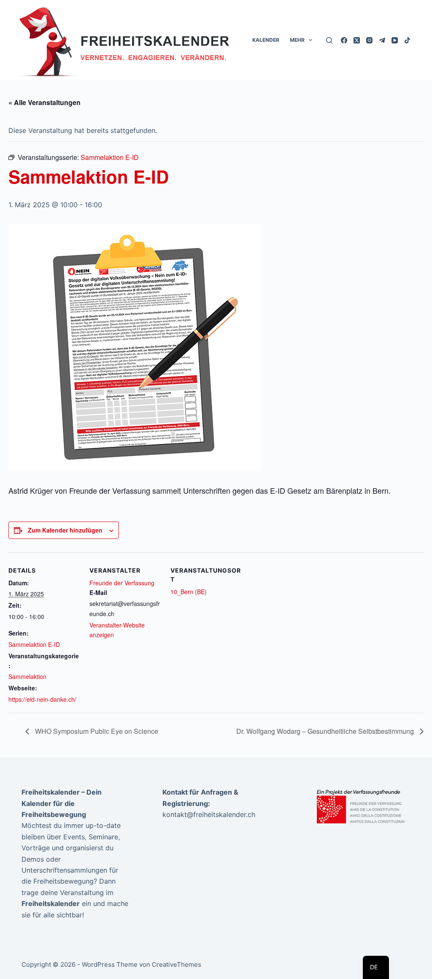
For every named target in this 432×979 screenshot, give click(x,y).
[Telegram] (382, 40)
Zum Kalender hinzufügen (65, 530)
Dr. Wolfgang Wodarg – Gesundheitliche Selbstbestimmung (326, 731)
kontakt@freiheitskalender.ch (208, 814)
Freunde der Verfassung (121, 583)
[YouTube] (395, 40)
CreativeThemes (176, 964)
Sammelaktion (27, 676)
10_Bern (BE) (188, 591)
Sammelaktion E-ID (34, 644)
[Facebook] (344, 40)
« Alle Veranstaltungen (44, 102)
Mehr (297, 40)
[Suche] (329, 40)
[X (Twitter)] (357, 40)
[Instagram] (369, 40)
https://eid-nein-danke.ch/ (42, 699)
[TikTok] (407, 40)
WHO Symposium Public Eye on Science (95, 731)
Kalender (265, 40)
